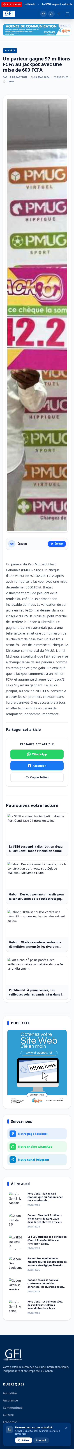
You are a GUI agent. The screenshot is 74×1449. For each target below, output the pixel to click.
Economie (10, 1422)
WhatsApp (39, 754)
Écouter (59, 543)
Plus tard (41, 1440)
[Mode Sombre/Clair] (59, 14)
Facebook (39, 766)
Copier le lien (39, 777)
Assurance (10, 1400)
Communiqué (12, 1408)
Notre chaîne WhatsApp (35, 1147)
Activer (25, 1440)
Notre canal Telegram (33, 1160)
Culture (8, 1415)
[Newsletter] (43, 14)
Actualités (10, 1393)
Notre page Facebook (33, 1134)
